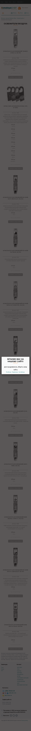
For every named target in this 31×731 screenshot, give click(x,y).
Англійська (22, 372)
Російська (8, 372)
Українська (15, 372)
